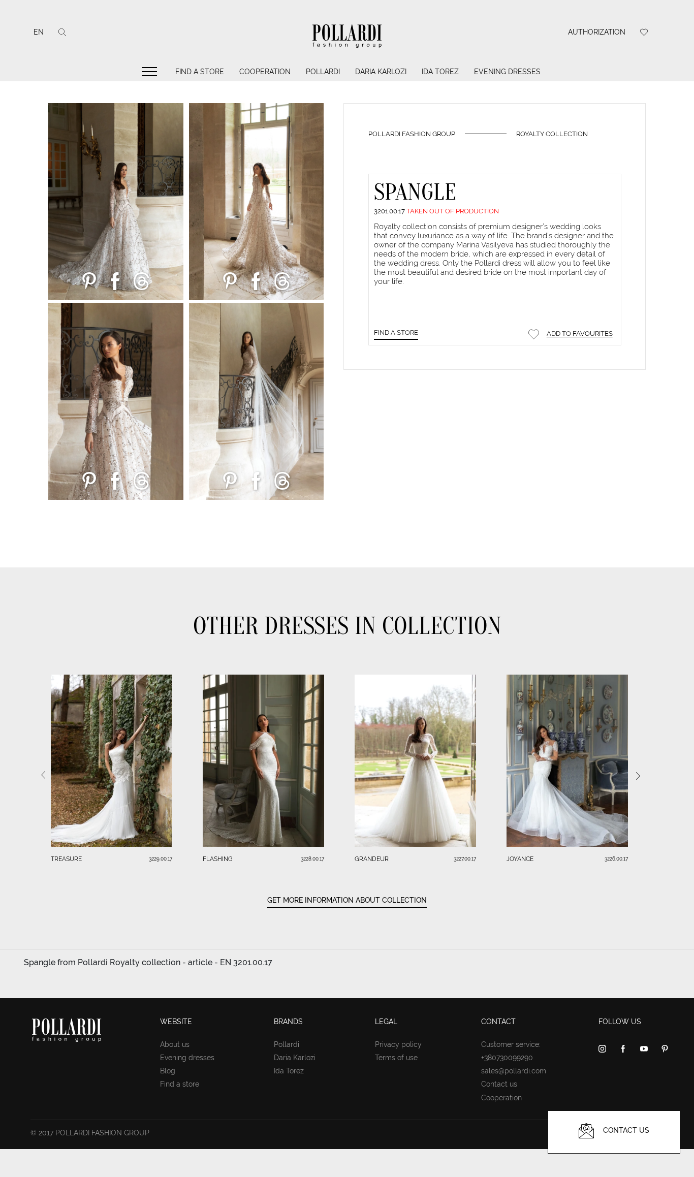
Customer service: (511, 1044)
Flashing (218, 859)
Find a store (199, 72)
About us (175, 1044)
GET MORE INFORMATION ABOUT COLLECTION (347, 900)
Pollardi (323, 72)
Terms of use (396, 1058)
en (39, 32)
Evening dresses (507, 72)
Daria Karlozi (380, 72)
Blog (167, 1071)
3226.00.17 (616, 859)
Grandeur (372, 859)
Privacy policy (398, 1044)
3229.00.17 (160, 859)
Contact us (499, 1084)
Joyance (520, 859)
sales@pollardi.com (513, 1071)
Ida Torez (440, 72)
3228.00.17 (312, 859)
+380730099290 (507, 1058)
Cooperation (265, 72)
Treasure (66, 859)
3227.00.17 (465, 859)
